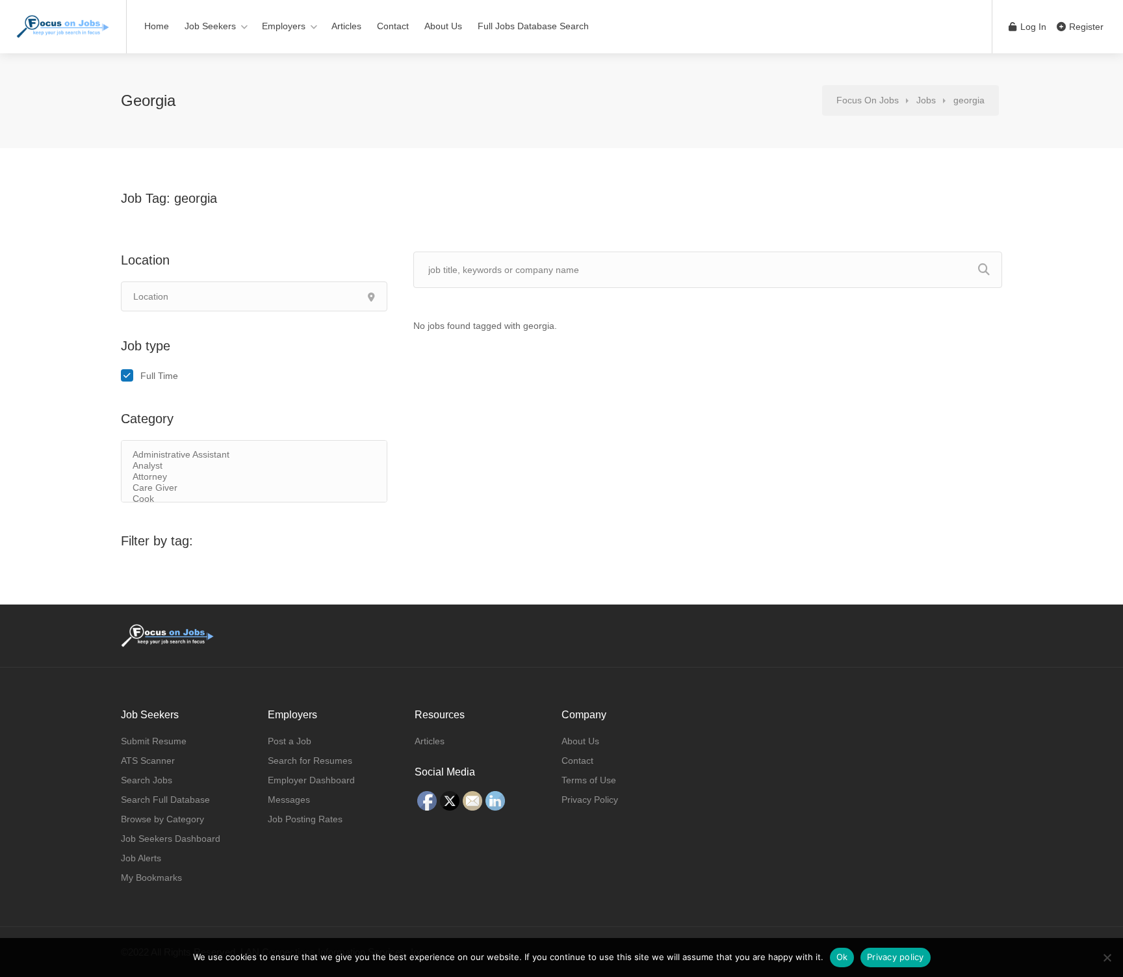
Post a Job (289, 741)
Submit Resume (154, 741)
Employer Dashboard (311, 780)
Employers (283, 26)
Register (1085, 26)
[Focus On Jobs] (63, 19)
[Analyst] (254, 465)
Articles (346, 26)
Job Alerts (141, 858)
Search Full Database (165, 799)
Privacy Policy (590, 799)
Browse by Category (162, 819)
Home (156, 26)
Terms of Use (589, 780)
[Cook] (254, 498)
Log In (1032, 26)
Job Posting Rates (305, 819)
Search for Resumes (310, 760)
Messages (289, 799)
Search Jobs (146, 780)
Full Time (159, 376)
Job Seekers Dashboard (170, 838)
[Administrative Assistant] (254, 454)
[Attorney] (254, 476)
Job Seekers (210, 26)
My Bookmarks (151, 877)
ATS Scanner (148, 760)
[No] (1106, 957)
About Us (443, 26)
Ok (842, 957)
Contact (393, 26)
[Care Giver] (254, 487)
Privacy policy (895, 957)
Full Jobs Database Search (533, 26)
